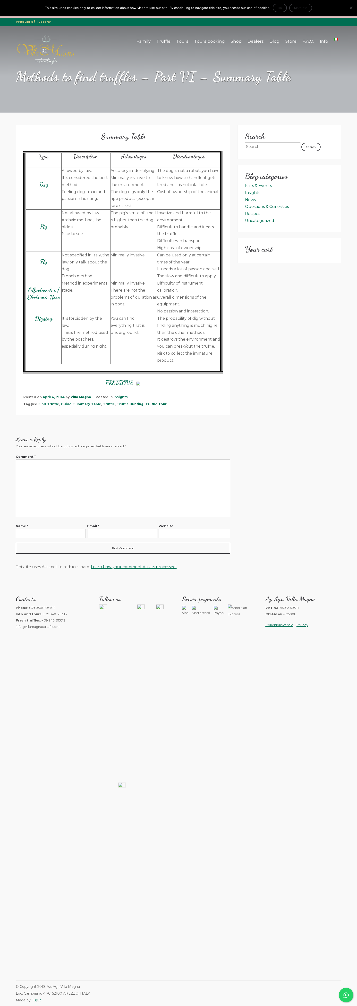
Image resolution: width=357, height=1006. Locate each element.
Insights (121, 397)
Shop (236, 41)
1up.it (36, 1000)
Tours (182, 41)
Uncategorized (259, 220)
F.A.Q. (308, 41)
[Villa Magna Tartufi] (46, 64)
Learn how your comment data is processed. (134, 566)
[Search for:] (273, 146)
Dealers (255, 41)
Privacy (302, 625)
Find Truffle (48, 404)
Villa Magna (81, 397)
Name (22, 526)
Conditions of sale (279, 625)
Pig (43, 226)
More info (300, 8)
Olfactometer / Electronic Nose (43, 293)
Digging (43, 318)
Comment (26, 456)
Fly (43, 261)
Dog (43, 184)
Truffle (163, 41)
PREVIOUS (121, 382)
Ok (280, 8)
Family (143, 41)
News (250, 199)
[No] (350, 7)
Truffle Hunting (130, 404)
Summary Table (87, 404)
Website (166, 526)
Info (324, 41)
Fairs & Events (258, 185)
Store (291, 41)
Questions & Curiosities (267, 206)
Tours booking (209, 41)
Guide (66, 404)
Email (93, 526)
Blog (275, 41)
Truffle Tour (156, 404)
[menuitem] (336, 39)
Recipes (252, 213)
